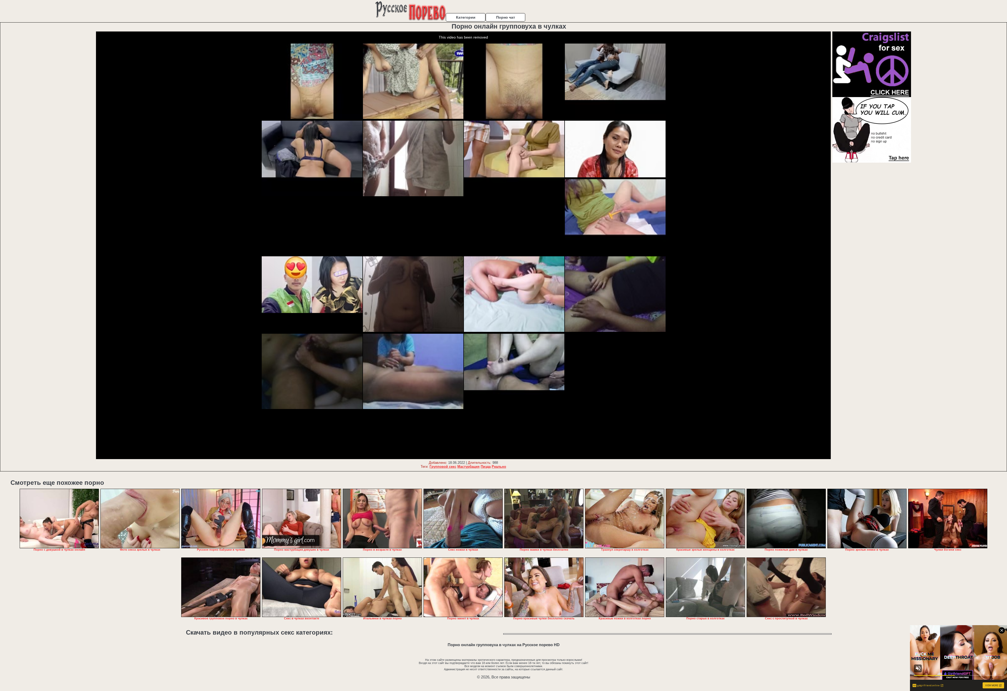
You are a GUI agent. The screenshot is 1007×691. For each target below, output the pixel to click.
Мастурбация (468, 467)
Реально (499, 467)
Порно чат (505, 17)
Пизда (486, 467)
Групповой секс (443, 467)
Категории (465, 17)
